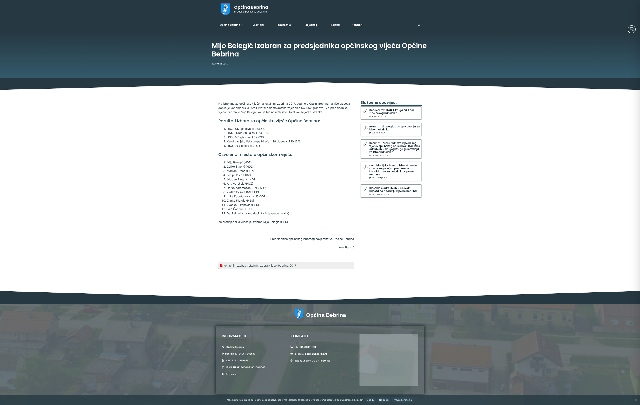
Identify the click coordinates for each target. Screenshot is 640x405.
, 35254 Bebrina (240, 353)
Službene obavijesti (379, 102)
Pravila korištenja (403, 400)
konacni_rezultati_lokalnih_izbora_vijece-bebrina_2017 (260, 265)
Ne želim (383, 400)
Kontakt (357, 25)
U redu (370, 400)
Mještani (258, 25)
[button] (419, 25)
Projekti (335, 25)
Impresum (231, 374)
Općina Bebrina (251, 7)
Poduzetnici (284, 25)
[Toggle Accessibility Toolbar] (631, 29)
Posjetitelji (311, 25)
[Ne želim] (636, 400)
